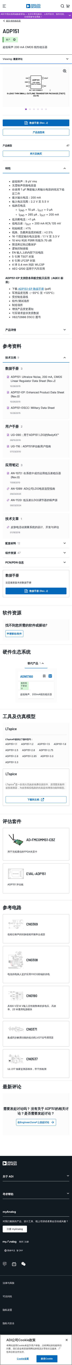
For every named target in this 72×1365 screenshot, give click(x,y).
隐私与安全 (8, 1323)
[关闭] (66, 1340)
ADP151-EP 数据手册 (31, 288)
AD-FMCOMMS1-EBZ (40, 840)
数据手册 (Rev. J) (38, 122)
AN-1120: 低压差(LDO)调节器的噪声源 (34, 500)
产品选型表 (39, 132)
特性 (8, 168)
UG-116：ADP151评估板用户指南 (31, 446)
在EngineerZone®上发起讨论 (33, 1122)
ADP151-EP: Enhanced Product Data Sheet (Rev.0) (37, 394)
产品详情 (10, 329)
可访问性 (7, 1296)
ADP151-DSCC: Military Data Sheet (33, 407)
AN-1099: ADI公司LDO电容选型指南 (33, 488)
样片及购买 (36, 153)
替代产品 (34, 663)
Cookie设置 (23, 1358)
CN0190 (31, 996)
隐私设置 (7, 1309)
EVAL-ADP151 (36, 874)
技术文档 (12, 357)
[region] (36, 1350)
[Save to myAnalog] (44, 676)
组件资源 (13, 553)
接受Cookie (47, 1358)
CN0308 (32, 960)
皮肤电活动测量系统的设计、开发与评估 (35, 527)
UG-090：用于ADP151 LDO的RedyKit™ (35, 435)
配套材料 (12, 543)
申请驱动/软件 (14, 633)
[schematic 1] (36, 86)
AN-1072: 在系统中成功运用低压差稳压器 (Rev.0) (36, 475)
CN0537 (32, 1059)
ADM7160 (26, 676)
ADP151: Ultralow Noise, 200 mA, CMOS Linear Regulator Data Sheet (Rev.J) (36, 379)
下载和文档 (33, 799)
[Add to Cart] (50, 676)
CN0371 (31, 1029)
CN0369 (32, 924)
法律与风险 (8, 1282)
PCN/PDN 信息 (14, 562)
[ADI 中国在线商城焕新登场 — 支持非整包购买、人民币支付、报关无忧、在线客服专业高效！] (36, 15)
